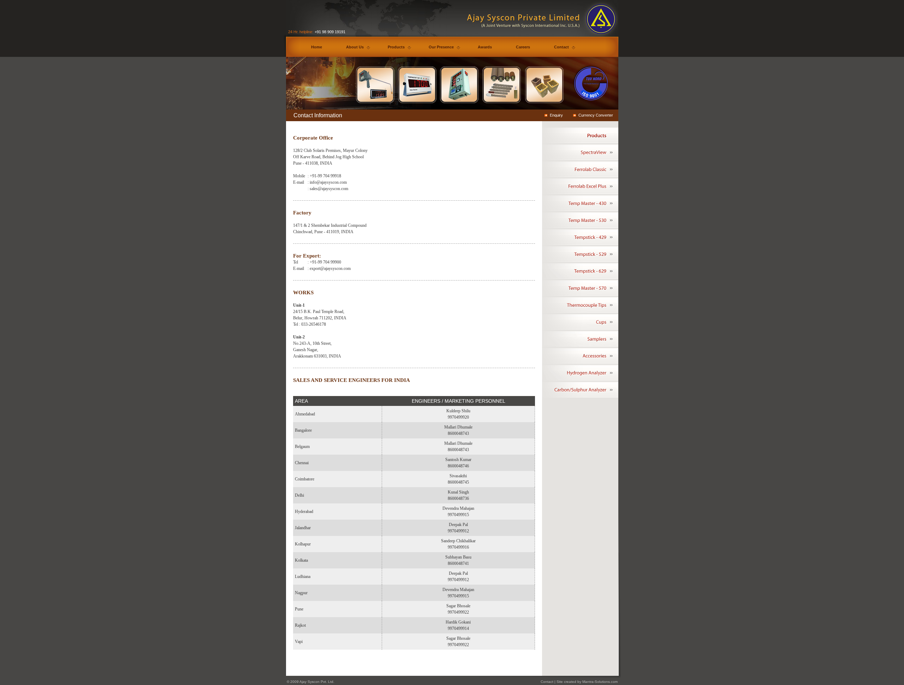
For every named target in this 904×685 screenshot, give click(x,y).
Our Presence (441, 47)
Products (396, 47)
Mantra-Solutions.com (600, 682)
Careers (523, 47)
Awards (485, 47)
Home (316, 47)
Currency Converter (595, 115)
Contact (561, 47)
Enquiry (556, 115)
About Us (355, 47)
